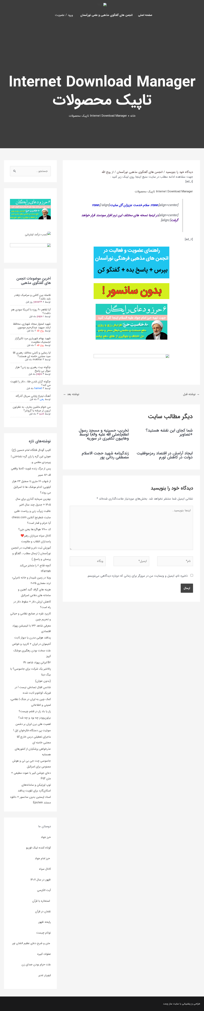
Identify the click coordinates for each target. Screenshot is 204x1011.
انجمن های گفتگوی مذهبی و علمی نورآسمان (106, 15)
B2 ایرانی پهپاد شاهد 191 (37, 662)
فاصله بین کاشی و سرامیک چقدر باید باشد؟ (32, 297)
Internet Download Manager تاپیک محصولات (164, 191)
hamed (38, 388)
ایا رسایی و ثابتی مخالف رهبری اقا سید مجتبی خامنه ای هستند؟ (32, 354)
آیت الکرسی (44, 890)
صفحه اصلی (145, 15)
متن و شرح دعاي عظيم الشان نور (31, 943)
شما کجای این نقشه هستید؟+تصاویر (169, 432)
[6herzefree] (30, 209)
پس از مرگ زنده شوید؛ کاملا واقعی (31, 468)
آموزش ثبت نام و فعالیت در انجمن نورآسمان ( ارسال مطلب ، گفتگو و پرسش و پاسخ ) (31, 553)
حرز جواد (46, 837)
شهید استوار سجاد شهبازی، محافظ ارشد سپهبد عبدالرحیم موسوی (32, 326)
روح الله (40, 331)
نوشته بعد (71, 394)
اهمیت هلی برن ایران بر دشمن (33, 724)
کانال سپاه (45, 869)
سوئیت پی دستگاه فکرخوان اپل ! (32, 730)
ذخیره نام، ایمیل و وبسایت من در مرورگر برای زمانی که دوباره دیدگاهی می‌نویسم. (137, 575)
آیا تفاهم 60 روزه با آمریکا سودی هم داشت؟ (31, 311)
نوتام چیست (43, 933)
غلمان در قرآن (43, 911)
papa (39, 316)
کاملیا (41, 414)
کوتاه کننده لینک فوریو (38, 847)
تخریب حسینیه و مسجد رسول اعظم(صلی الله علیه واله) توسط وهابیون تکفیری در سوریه (104, 434)
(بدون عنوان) (43, 681)
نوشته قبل (191, 394)
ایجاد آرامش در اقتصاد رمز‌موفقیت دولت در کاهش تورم (165, 455)
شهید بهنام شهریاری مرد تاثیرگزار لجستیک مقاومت (33, 340)
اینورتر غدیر (44, 975)
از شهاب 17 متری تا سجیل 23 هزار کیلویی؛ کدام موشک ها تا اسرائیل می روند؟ (31, 487)
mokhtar (37, 359)
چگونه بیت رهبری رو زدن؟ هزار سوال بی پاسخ (33, 369)
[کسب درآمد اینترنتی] (38, 234)
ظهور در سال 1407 (40, 879)
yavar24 (37, 302)
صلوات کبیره (44, 954)
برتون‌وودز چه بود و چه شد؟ (34, 718)
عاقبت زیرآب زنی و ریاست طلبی (32, 511)
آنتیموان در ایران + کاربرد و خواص (31, 644)
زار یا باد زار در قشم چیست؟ (35, 711)
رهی (42, 399)
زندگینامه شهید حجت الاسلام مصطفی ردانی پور (105, 455)
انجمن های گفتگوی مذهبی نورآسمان (140, 172)
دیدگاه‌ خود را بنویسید (179, 172)
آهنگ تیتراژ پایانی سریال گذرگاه (33, 396)
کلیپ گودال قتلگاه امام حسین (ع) (31, 450)
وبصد (165, 1004)
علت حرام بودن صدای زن (36, 964)
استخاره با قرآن (41, 901)
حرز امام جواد (43, 858)
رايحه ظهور (44, 922)
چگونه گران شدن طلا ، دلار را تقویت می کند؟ (30, 383)
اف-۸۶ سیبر (44, 475)
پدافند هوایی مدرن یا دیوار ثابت (32, 637)
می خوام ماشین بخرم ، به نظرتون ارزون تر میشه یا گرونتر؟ (32, 409)
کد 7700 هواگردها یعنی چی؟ (34, 529)
